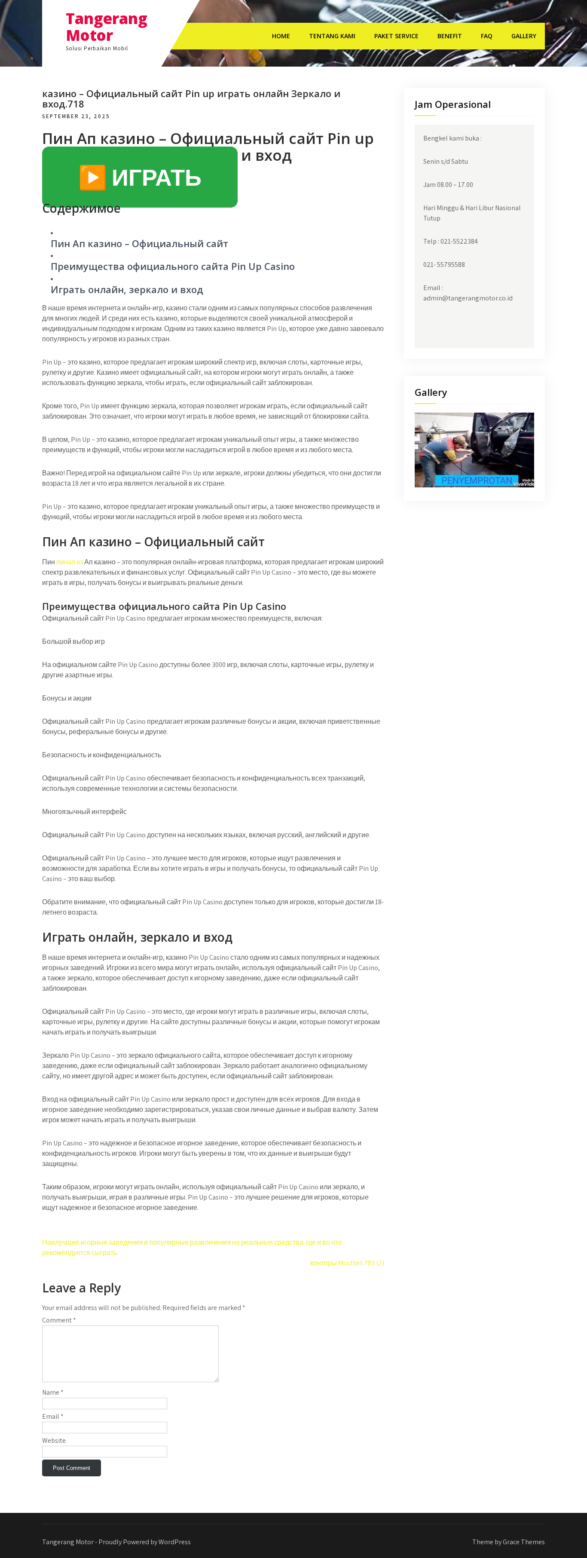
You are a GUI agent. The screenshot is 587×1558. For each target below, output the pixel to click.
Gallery (523, 36)
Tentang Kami (332, 36)
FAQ (486, 36)
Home (281, 36)
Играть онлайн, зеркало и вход (127, 289)
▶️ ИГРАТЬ (140, 177)
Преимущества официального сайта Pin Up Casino (173, 266)
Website (54, 1440)
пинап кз (69, 561)
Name (53, 1392)
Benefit (449, 36)
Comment (59, 1320)
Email (53, 1416)
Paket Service (396, 36)
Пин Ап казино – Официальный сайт (139, 243)
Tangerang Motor (106, 26)
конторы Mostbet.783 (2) (347, 1262)
